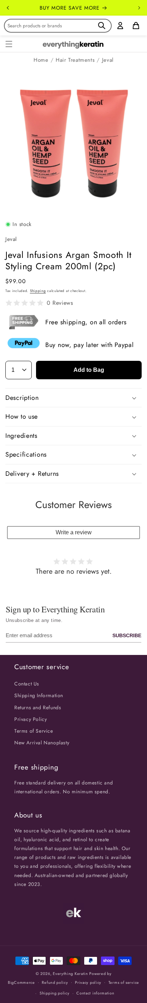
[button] (9, 44)
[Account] (120, 25)
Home (41, 60)
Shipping (38, 290)
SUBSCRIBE (126, 635)
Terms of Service (33, 730)
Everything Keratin (70, 973)
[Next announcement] (139, 8)
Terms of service (123, 982)
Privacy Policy (30, 719)
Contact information (95, 993)
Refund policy (55, 982)
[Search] (102, 25)
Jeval (107, 60)
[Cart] (136, 25)
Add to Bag (89, 370)
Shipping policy (55, 993)
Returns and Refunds (37, 707)
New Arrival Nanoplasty (41, 742)
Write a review (74, 532)
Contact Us (26, 683)
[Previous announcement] (8, 8)
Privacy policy (88, 982)
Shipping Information (38, 695)
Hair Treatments (75, 60)
